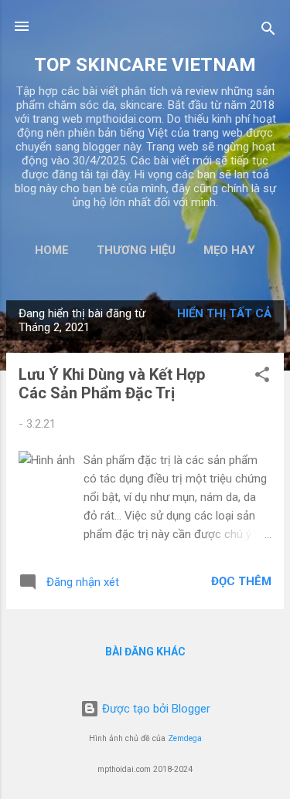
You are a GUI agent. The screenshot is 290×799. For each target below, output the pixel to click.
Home (52, 250)
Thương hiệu (136, 250)
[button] (262, 377)
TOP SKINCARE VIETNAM (145, 65)
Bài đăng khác (145, 651)
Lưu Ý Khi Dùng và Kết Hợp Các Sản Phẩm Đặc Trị (112, 383)
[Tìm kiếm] (268, 31)
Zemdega (185, 738)
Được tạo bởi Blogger (154, 709)
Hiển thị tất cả (224, 313)
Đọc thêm (241, 581)
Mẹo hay (229, 250)
